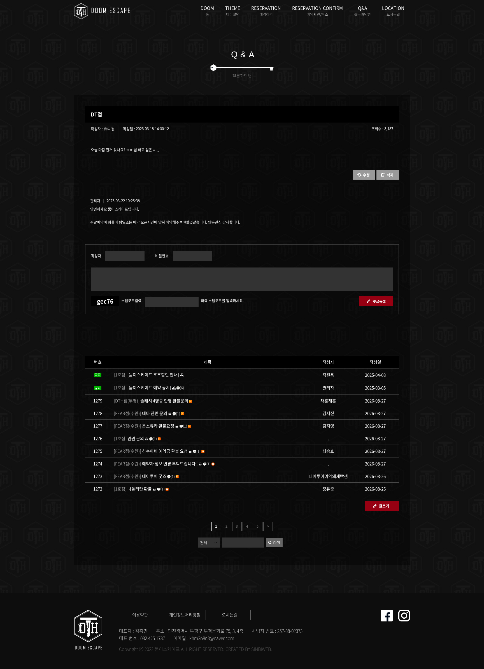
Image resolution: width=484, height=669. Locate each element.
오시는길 (230, 615)
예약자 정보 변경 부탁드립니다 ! (156, 464)
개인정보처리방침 (185, 615)
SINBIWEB (261, 648)
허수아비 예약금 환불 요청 (151, 451)
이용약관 (140, 615)
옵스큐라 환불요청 (144, 426)
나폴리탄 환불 (133, 489)
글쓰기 (384, 505)
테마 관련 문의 (140, 413)
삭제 (390, 174)
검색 (276, 542)
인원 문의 (129, 438)
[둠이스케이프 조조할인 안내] (146, 375)
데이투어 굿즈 (140, 476)
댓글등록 (379, 301)
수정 (366, 174)
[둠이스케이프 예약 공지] (142, 387)
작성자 (96, 255)
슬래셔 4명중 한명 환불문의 (151, 401)
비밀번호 (161, 255)
